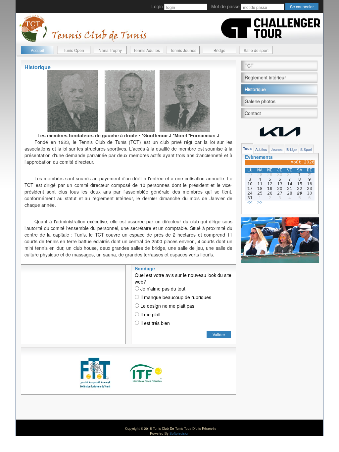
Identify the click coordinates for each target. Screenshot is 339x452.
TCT (249, 65)
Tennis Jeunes (183, 50)
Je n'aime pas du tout (162, 288)
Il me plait (150, 314)
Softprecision (179, 433)
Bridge (219, 50)
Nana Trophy (110, 50)
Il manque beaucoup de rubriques (175, 297)
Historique (255, 89)
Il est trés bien (154, 323)
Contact (253, 113)
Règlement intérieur (265, 77)
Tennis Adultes (146, 50)
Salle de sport (256, 50)
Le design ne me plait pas (166, 305)
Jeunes (277, 149)
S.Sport (306, 149)
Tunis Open (74, 50)
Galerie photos (260, 101)
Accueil (37, 50)
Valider (219, 334)
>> (260, 203)
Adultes (261, 149)
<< (250, 203)
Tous (247, 148)
